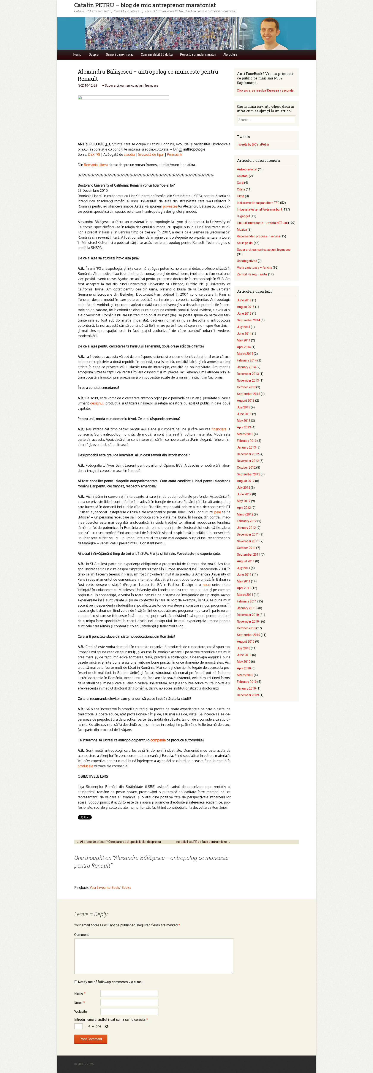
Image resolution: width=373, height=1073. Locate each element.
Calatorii (242, 176)
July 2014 (243, 327)
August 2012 (245, 481)
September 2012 (248, 474)
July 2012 (243, 487)
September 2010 (248, 635)
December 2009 (248, 695)
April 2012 (244, 507)
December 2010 (248, 615)
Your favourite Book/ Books (110, 888)
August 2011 (245, 561)
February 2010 (247, 681)
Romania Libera (96, 165)
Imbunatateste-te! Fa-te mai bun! (259, 209)
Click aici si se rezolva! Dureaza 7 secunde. (265, 90)
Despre (94, 54)
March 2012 (245, 514)
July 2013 (243, 407)
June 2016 (244, 300)
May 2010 (243, 661)
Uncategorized (247, 261)
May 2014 (243, 340)
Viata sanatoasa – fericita (254, 267)
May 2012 (243, 501)
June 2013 (244, 414)
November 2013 (248, 380)
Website (80, 1012)
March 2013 (245, 434)
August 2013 (245, 400)
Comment (81, 935)
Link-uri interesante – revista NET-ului (262, 223)
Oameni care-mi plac (120, 54)
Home (77, 54)
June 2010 (244, 655)
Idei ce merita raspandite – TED (258, 202)
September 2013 (248, 394)
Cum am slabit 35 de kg (157, 54)
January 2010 (246, 688)
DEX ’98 (94, 154)
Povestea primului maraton (198, 54)
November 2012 (248, 461)
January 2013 (246, 447)
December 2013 (248, 374)
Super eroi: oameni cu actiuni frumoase (131, 85)
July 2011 (243, 568)
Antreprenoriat (247, 169)
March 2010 (245, 675)
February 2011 (247, 601)
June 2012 (244, 494)
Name (79, 993)
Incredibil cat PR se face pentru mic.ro (203, 841)
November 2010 (248, 621)
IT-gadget (243, 216)
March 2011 (245, 594)
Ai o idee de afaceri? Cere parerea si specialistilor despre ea (118, 841)
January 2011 (246, 608)
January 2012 (246, 527)
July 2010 (243, 648)
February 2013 (247, 440)
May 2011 (243, 581)
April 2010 (244, 668)
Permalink (174, 154)
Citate (241, 189)
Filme (240, 196)
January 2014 (246, 367)
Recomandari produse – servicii (258, 236)
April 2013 (244, 427)
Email (79, 1002)
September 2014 (248, 320)
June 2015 (244, 313)
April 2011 (244, 588)
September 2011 (248, 554)
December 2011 (248, 534)
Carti (240, 182)
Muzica (242, 229)
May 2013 (243, 420)
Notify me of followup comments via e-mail (110, 982)
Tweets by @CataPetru (253, 144)
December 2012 (248, 454)
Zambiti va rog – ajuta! (252, 274)
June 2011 (244, 574)
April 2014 (244, 347)
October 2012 (246, 467)
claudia (129, 154)
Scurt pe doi (245, 243)
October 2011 (246, 548)
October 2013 (246, 387)
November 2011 (248, 541)
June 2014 (244, 333)
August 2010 (245, 641)
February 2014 (247, 360)
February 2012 (247, 521)
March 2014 (245, 353)
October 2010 (246, 628)
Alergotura (230, 54)
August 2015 (245, 307)
